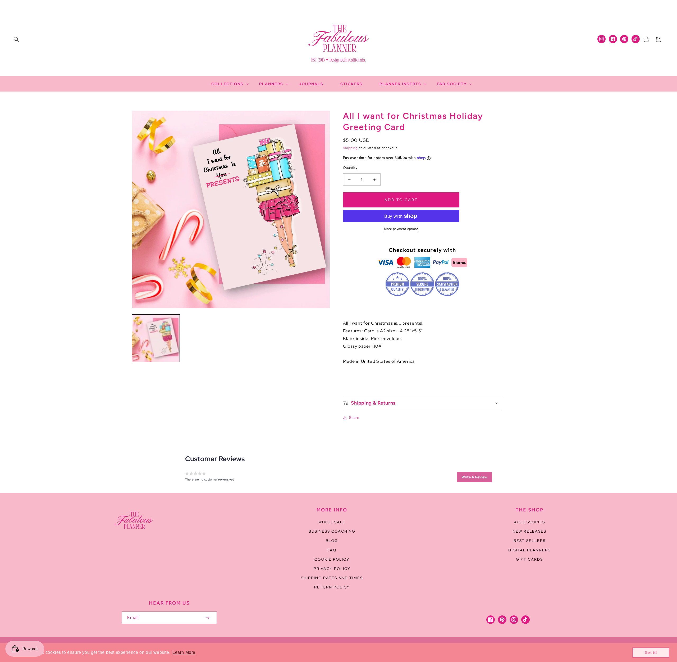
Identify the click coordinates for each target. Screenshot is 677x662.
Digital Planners (529, 550)
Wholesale (332, 522)
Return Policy (332, 587)
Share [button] (354, 417)
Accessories (529, 522)
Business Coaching (332, 531)
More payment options (401, 229)
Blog (332, 540)
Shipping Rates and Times (332, 577)
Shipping (350, 148)
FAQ (331, 550)
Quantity (350, 167)
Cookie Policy (331, 559)
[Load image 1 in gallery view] (156, 338)
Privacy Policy (332, 568)
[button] (16, 39)
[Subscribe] (207, 617)
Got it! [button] (651, 652)
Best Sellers (530, 540)
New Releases (529, 531)
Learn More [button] (183, 652)
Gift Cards (529, 559)
